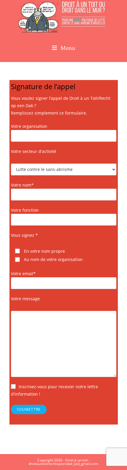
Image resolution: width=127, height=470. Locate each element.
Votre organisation (29, 126)
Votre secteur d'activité (33, 151)
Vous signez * (24, 235)
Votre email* (23, 273)
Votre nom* (22, 185)
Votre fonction (25, 210)
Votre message (25, 298)
